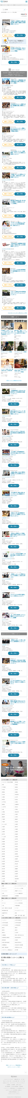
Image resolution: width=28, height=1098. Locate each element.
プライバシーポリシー (20, 1082)
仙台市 (16, 841)
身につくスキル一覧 (7, 1081)
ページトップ (25, 1072)
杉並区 (16, 799)
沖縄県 (3, 881)
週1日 (3, 927)
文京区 (3, 794)
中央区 (3, 789)
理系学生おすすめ (18, 947)
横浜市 (3, 814)
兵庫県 (16, 831)
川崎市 (16, 814)
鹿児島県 (17, 878)
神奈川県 (17, 811)
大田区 (16, 801)
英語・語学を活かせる (19, 935)
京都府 (16, 829)
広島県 (3, 866)
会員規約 (8, 1084)
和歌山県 (17, 861)
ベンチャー (4, 920)
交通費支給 (4, 944)
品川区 (16, 789)
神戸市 (3, 834)
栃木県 (16, 844)
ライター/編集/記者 (18, 893)
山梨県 (3, 846)
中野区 (16, 809)
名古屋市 (17, 856)
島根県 (3, 863)
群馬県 (3, 844)
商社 (16, 913)
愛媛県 (16, 868)
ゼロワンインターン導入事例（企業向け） (14, 1090)
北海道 (16, 836)
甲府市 (16, 846)
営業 (3, 885)
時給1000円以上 (18, 942)
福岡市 (3, 873)
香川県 (3, 868)
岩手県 (16, 839)
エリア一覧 (22, 1081)
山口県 (16, 866)
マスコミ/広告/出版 (18, 903)
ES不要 (16, 949)
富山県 (3, 851)
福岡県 (16, 871)
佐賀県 (16, 873)
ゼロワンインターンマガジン (14, 1093)
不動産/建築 (17, 905)
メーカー (17, 908)
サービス (4, 903)
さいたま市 (4, 824)
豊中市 (16, 826)
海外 (16, 881)
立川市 (16, 797)
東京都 (16, 782)
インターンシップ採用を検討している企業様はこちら (14, 1088)
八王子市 (4, 806)
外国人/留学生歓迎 (5, 942)
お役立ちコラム (6, 1082)
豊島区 (3, 792)
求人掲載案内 (7, 1086)
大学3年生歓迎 (18, 922)
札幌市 (3, 839)
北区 (3, 809)
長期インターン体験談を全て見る (14, 380)
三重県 (3, 858)
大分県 (3, 878)
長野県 (16, 849)
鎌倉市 (3, 816)
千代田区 (4, 787)
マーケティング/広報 (19, 888)
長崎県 (3, 876)
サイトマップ (12, 1082)
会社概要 (13, 1084)
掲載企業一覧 (17, 1079)
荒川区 (16, 806)
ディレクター (4, 890)
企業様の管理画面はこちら (14, 1091)
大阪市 (3, 826)
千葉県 (3, 819)
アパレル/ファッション (19, 910)
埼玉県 (16, 821)
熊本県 (16, 876)
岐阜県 (3, 853)
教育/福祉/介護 (5, 910)
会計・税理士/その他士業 (7, 908)
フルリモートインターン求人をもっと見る (17, 312)
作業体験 (17, 895)
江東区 (3, 811)
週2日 (16, 927)
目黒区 (16, 792)
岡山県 (16, 863)
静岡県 (16, 853)
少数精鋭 (4, 935)
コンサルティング (18, 900)
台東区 (3, 797)
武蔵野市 (17, 804)
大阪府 (16, 824)
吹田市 (3, 829)
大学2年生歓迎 (5, 922)
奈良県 (3, 861)
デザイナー (4, 888)
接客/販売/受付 (5, 895)
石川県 (16, 851)
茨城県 (16, 834)
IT (2, 900)
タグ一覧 (22, 1079)
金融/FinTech (4, 913)
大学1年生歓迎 (18, 920)
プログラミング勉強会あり (7, 949)
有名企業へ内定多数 (19, 944)
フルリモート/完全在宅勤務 (7, 782)
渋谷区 (16, 784)
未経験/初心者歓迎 (5, 937)
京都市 (3, 831)
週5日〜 (3, 932)
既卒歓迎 (4, 940)
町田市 (3, 799)
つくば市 (4, 836)
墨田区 (3, 804)
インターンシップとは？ (8, 1079)
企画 (3, 893)
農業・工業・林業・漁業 (20, 915)
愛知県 (3, 856)
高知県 (3, 871)
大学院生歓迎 (17, 925)
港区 (3, 784)
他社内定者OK (18, 937)
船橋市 (16, 819)
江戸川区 (4, 801)
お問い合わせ (18, 1084)
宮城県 (3, 841)
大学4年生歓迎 (5, 925)
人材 (3, 905)
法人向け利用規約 (14, 1086)
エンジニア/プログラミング (20, 885)
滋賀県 (16, 858)
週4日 (16, 930)
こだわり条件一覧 (15, 1081)
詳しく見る (20, 35)
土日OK (16, 932)
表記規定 (21, 1086)
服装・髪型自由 (5, 947)
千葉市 (3, 821)
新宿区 (16, 787)
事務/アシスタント (18, 890)
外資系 (16, 940)
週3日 (3, 930)
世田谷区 (17, 794)
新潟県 (3, 849)
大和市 (16, 816)
